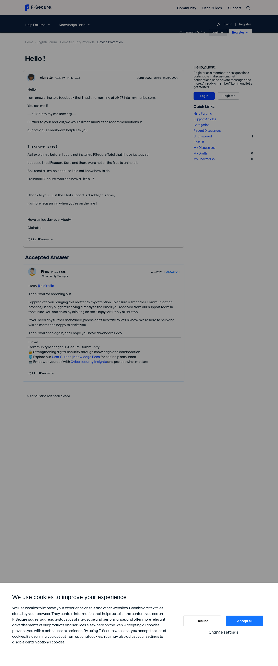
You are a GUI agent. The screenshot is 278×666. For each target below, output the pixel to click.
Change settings (223, 632)
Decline (202, 621)
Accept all (244, 621)
